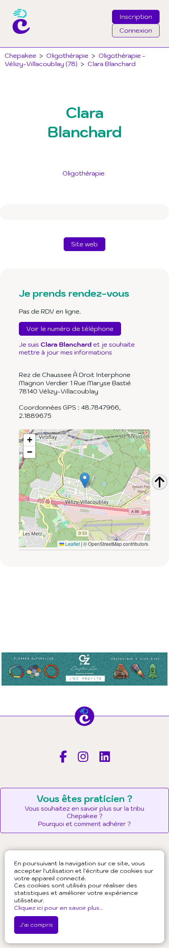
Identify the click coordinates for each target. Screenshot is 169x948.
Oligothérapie (83, 173)
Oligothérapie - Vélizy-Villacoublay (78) (75, 60)
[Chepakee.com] (18, 45)
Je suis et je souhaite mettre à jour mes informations (77, 348)
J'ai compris (36, 924)
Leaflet (72, 543)
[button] (85, 480)
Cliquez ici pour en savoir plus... (58, 907)
